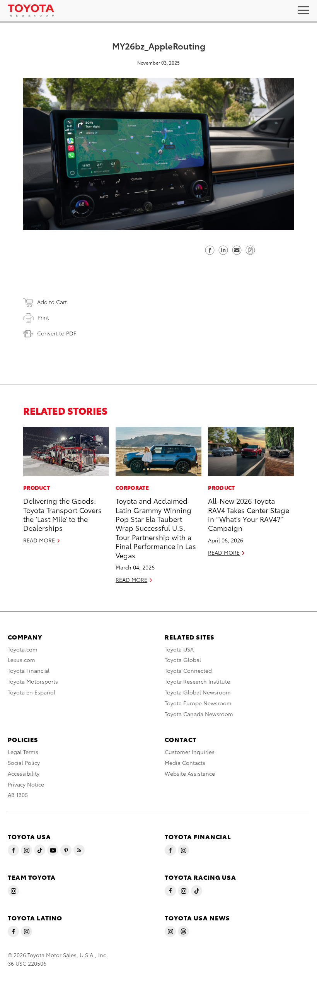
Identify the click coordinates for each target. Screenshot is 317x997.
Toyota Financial (28, 670)
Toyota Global (183, 660)
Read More (39, 540)
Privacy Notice (26, 784)
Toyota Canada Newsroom (199, 714)
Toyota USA (179, 649)
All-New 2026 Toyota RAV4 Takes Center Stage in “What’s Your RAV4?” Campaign (248, 514)
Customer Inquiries (190, 752)
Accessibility (23, 773)
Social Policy (24, 762)
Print (43, 317)
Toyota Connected (188, 670)
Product (36, 487)
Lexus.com (21, 660)
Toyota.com (22, 649)
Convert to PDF (56, 333)
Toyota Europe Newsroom (198, 703)
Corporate (132, 487)
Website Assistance (190, 773)
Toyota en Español (31, 692)
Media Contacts (185, 762)
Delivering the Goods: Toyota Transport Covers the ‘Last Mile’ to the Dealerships (62, 514)
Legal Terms (23, 752)
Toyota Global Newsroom (198, 692)
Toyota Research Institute (197, 681)
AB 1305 (18, 795)
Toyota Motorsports (33, 681)
